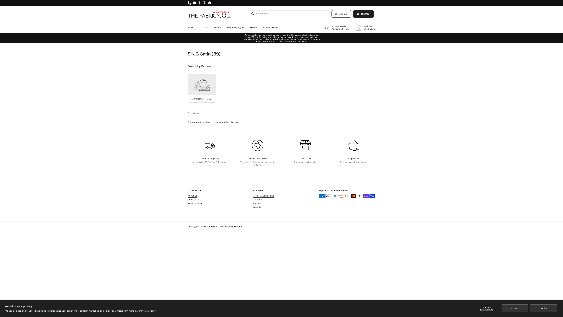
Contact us (193, 199)
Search (257, 207)
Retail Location (195, 203)
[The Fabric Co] (209, 14)
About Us (192, 195)
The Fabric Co (214, 226)
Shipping (257, 199)
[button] (363, 14)
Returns (257, 203)
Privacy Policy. (148, 310)
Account (343, 13)
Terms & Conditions (263, 195)
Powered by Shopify (231, 226)
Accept (515, 308)
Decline (543, 308)
